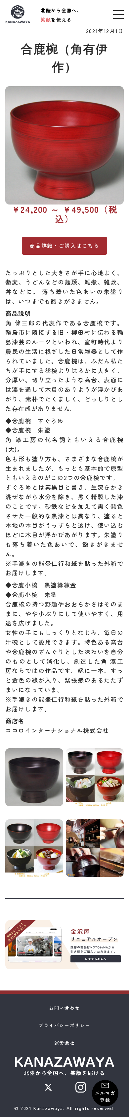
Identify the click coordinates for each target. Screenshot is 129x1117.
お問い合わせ (64, 1007)
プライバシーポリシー (64, 1025)
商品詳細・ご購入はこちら (64, 245)
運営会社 (64, 1042)
